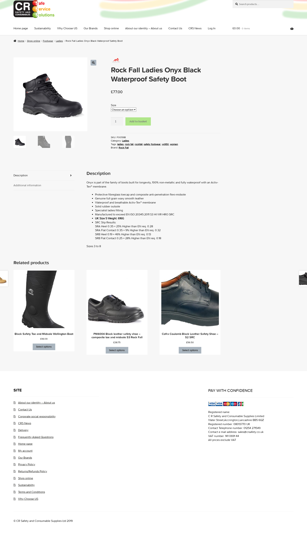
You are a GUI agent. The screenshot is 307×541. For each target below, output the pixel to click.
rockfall (138, 144)
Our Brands (91, 28)
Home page (21, 28)
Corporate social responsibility (37, 416)
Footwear (48, 40)
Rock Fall (124, 147)
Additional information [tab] (27, 185)
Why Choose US (67, 28)
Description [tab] (21, 175)
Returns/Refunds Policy (32, 471)
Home (21, 40)
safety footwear (152, 144)
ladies (120, 144)
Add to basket (138, 121)
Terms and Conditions (31, 492)
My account (25, 450)
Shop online (111, 28)
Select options (44, 346)
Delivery (23, 430)
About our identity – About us (143, 28)
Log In (212, 28)
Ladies (59, 40)
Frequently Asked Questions (35, 437)
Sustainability (42, 28)
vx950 (165, 144)
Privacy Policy (26, 464)
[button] (93, 63)
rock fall (129, 144)
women (174, 144)
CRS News (194, 28)
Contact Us (175, 28)
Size (113, 105)
